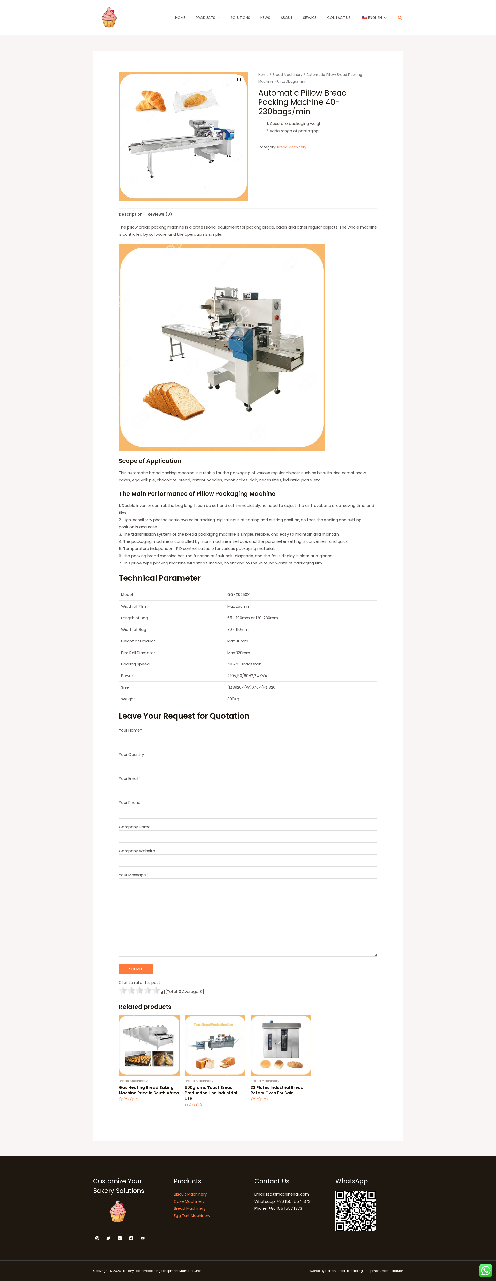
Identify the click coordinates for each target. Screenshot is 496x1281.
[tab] (131, 214)
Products (205, 17)
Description (131, 214)
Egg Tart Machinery (192, 1215)
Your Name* (130, 730)
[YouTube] (142, 1238)
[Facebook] (131, 1238)
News (265, 17)
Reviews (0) (160, 214)
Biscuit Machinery (190, 1194)
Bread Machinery (288, 74)
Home (180, 17)
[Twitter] (108, 1238)
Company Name (135, 826)
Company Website (137, 850)
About (287, 17)
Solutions (240, 17)
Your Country (131, 754)
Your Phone (130, 802)
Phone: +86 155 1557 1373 (278, 1208)
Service (310, 17)
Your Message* (133, 874)
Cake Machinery (189, 1201)
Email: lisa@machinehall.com (281, 1194)
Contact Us (339, 17)
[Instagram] (97, 1238)
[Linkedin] (120, 1238)
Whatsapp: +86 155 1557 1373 (282, 1201)
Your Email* (129, 778)
